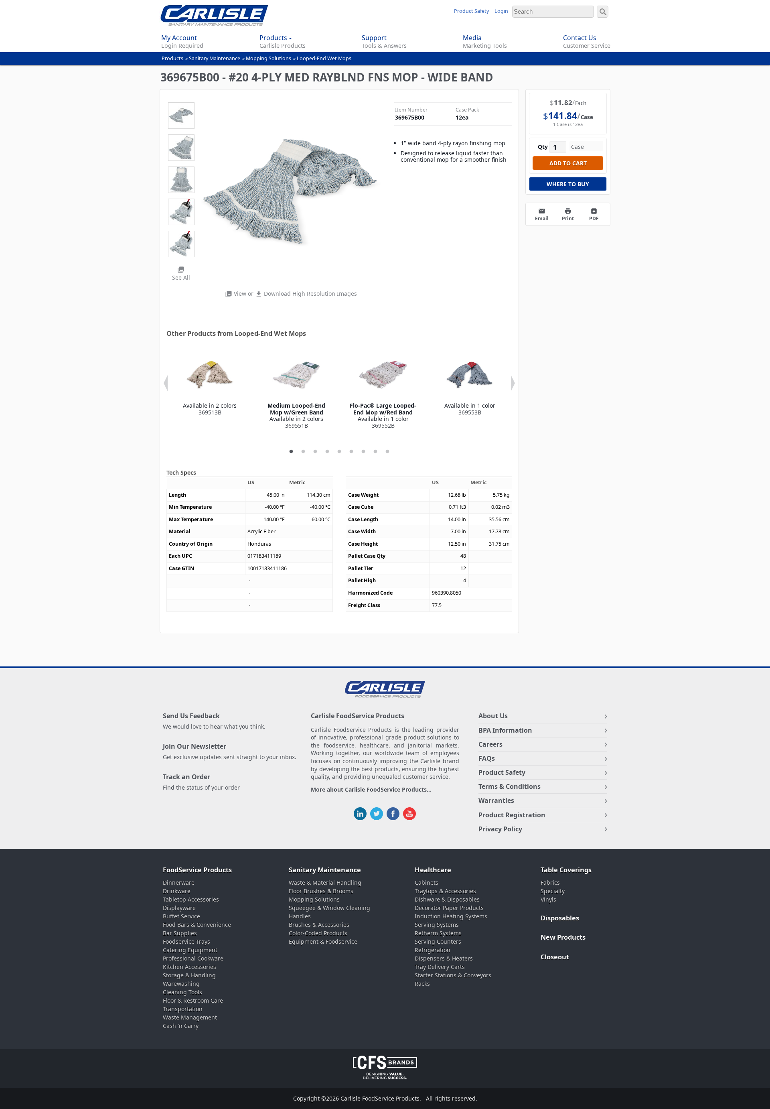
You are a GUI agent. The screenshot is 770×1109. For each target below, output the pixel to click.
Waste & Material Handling (325, 882)
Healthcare (433, 869)
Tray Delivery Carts (440, 967)
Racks (422, 983)
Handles (300, 916)
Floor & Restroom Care (193, 1000)
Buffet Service (181, 916)
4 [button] (327, 452)
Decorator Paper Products (449, 908)
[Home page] (214, 23)
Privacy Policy (500, 829)
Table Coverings (566, 869)
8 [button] (375, 452)
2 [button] (303, 452)
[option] (210, 383)
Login (501, 11)
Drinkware (176, 891)
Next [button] (513, 383)
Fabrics (550, 882)
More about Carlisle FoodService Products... (371, 789)
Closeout (555, 957)
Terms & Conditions (509, 786)
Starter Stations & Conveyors (453, 975)
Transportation (183, 1009)
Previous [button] (166, 383)
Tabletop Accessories (191, 899)
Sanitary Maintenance (214, 58)
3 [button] (315, 452)
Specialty (553, 891)
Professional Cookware (193, 958)
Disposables (560, 918)
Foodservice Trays (186, 941)
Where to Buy (568, 184)
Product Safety (471, 11)
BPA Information (505, 730)
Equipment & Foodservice (323, 941)
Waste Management (190, 1017)
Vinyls (548, 899)
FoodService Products (197, 869)
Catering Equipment (190, 950)
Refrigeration (432, 950)
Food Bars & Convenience (197, 924)
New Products (563, 937)
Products (172, 58)
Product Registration (511, 814)
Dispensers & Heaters (444, 958)
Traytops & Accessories (445, 891)
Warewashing (181, 983)
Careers (490, 744)
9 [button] (387, 452)
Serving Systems (437, 924)
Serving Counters (438, 941)
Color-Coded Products (318, 933)
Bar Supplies (180, 933)
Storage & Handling (189, 975)
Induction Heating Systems (451, 916)
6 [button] (351, 452)
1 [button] (291, 452)
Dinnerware (179, 882)
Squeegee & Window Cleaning (329, 908)
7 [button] (363, 452)
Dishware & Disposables (447, 899)
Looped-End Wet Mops (324, 58)
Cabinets (426, 882)
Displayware (179, 908)
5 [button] (339, 452)
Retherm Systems (438, 933)
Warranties (496, 800)
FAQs (486, 758)
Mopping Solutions (268, 58)
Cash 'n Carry (181, 1026)
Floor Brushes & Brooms (321, 891)
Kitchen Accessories (189, 967)
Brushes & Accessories (319, 924)
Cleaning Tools (182, 992)
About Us (493, 715)
